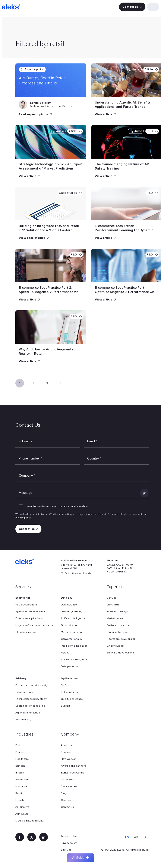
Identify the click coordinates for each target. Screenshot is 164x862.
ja (144, 837)
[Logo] (11, 7)
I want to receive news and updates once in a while (57, 506)
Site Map (66, 849)
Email (92, 441)
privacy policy (23, 517)
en (127, 837)
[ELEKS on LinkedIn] (43, 837)
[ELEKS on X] (31, 837)
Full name (27, 441)
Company (27, 475)
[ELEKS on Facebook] (19, 837)
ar (136, 837)
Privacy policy (69, 843)
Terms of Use (69, 836)
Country (94, 458)
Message (26, 493)
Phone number (30, 458)
